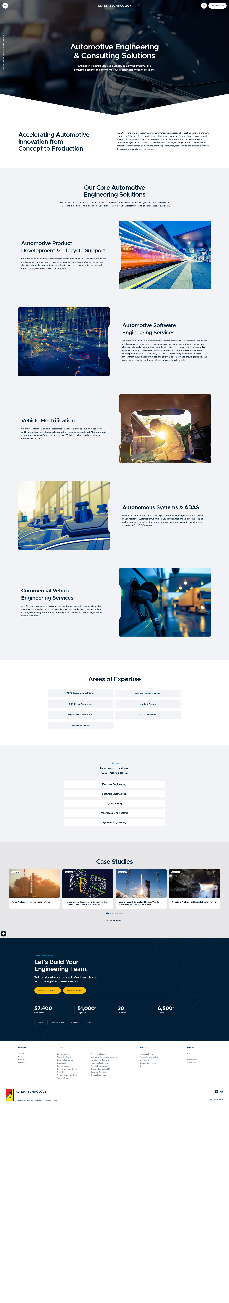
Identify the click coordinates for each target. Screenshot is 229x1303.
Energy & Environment (148, 1063)
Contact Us (22, 1063)
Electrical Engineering (114, 784)
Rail (141, 1066)
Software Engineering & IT (100, 1069)
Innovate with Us (217, 6)
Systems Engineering (114, 822)
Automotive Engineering (149, 1057)
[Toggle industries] (3, 934)
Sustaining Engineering (99, 1072)
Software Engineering (114, 794)
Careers (21, 1060)
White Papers (192, 1063)
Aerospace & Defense (147, 1054)
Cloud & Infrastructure (65, 1060)
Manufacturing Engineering (101, 1060)
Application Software (65, 1057)
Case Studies (192, 1060)
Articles (190, 1057)
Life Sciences (144, 1060)
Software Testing (63, 1078)
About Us (21, 1054)
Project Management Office (67, 1075)
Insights (190, 1054)
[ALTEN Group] (10, 1095)
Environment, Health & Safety (67, 1069)
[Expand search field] (204, 6)
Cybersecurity (114, 803)
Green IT (60, 1072)
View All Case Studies (113, 920)
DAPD (221, 1099)
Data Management (63, 1066)
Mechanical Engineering (114, 813)
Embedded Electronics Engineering (104, 1057)
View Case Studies (74, 990)
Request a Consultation (47, 990)
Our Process (22, 1057)
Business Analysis (63, 1054)
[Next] (215, 887)
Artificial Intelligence (98, 1054)
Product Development (99, 1066)
